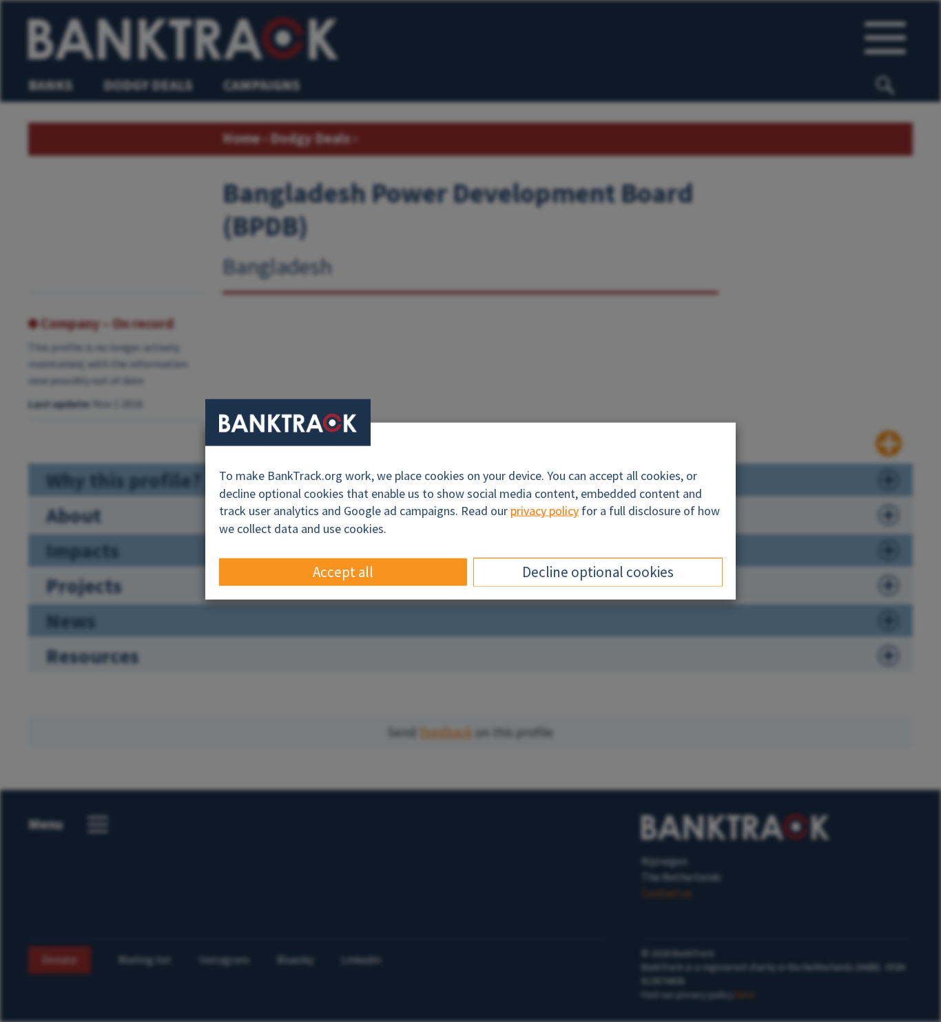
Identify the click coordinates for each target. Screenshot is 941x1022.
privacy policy (544, 511)
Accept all (343, 571)
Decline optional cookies (598, 571)
